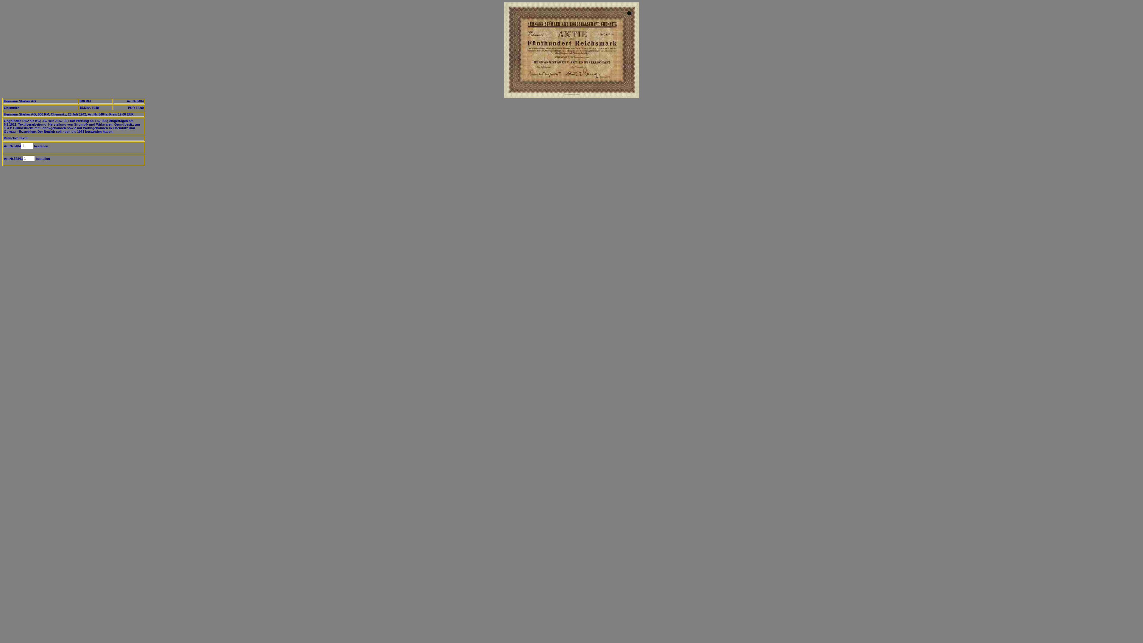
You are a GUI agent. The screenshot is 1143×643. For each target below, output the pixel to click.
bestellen (40, 146)
